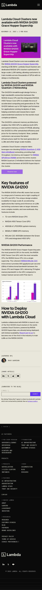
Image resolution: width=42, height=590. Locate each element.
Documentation (26, 467)
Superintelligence (9, 442)
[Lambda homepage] (9, 5)
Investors (5, 511)
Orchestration (7, 483)
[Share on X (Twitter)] (8, 376)
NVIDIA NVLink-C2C (29, 261)
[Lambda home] (21, 555)
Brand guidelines (9, 530)
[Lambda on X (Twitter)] (8, 564)
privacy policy (33, 401)
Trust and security (29, 445)
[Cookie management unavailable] (18, 541)
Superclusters (7, 467)
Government (6, 448)
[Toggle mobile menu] (39, 5)
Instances (5, 472)
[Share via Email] (18, 376)
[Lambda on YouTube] (13, 564)
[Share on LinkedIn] (3, 376)
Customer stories (28, 448)
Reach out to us (26, 333)
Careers (5, 506)
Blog (23, 469)
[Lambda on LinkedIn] (3, 564)
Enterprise (6, 445)
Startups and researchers (7, 452)
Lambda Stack (7, 486)
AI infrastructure (28, 442)
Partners (5, 528)
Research (24, 472)
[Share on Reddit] (13, 376)
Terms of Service (9, 539)
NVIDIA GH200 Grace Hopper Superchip (21, 64)
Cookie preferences (9, 542)
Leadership (6, 508)
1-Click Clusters (9, 469)
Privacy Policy (8, 536)
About (4, 503)
